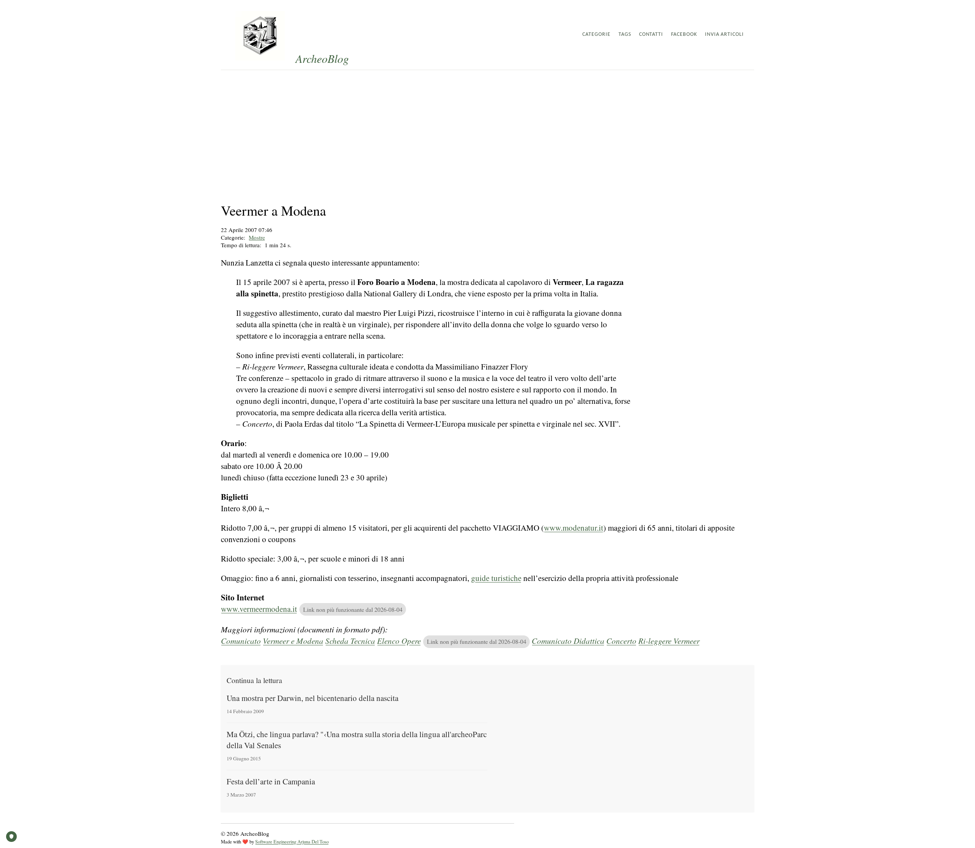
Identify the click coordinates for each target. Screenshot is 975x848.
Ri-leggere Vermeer (669, 640)
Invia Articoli (724, 34)
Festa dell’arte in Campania (271, 781)
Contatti (651, 34)
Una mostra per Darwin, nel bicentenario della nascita (312, 698)
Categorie (596, 34)
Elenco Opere (399, 640)
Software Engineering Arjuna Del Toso (292, 841)
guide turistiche (496, 578)
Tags (625, 34)
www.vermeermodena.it (259, 608)
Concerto (621, 640)
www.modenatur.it (573, 527)
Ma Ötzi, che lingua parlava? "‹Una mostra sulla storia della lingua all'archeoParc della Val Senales (357, 739)
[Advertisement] (487, 127)
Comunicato (241, 640)
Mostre (257, 237)
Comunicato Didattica (568, 640)
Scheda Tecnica (350, 640)
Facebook (684, 34)
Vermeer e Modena (293, 640)
